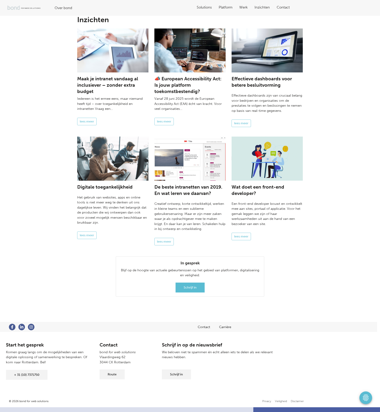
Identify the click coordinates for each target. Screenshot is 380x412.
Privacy (266, 401)
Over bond (63, 8)
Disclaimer (297, 401)
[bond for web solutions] (27, 8)
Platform (225, 7)
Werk (243, 7)
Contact (283, 7)
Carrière (225, 327)
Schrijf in (190, 287)
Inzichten (262, 7)
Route (112, 374)
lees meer (87, 121)
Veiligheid (281, 401)
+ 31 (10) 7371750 (26, 375)
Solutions (204, 7)
